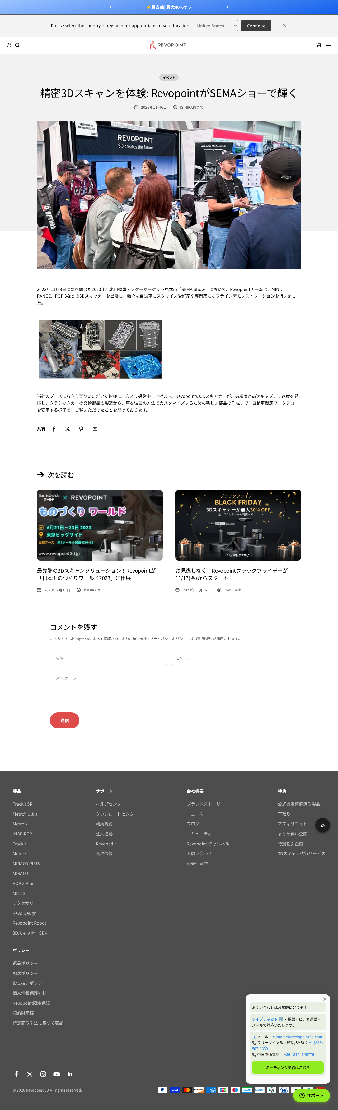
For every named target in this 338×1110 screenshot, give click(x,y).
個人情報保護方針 (29, 993)
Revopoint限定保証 (31, 1003)
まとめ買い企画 (292, 833)
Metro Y (20, 823)
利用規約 (205, 638)
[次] (227, 7)
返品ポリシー (25, 963)
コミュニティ (199, 833)
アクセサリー (25, 903)
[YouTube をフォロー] (56, 1074)
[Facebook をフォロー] (16, 1074)
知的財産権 (23, 1012)
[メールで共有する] (95, 429)
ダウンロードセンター (117, 814)
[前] (110, 7)
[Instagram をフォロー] (43, 1074)
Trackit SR (22, 804)
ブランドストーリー (206, 804)
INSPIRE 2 (22, 833)
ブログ (193, 823)
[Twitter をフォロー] (29, 1074)
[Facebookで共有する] (54, 429)
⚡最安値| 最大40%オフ (169, 7)
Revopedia (106, 843)
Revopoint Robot (29, 923)
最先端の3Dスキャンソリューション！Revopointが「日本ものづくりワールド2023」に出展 (96, 574)
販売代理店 (197, 863)
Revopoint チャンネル (208, 843)
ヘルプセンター (110, 804)
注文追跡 (104, 833)
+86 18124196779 (299, 1054)
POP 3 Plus (23, 883)
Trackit (19, 843)
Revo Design (25, 913)
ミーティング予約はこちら (288, 1067)
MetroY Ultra (25, 814)
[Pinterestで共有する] (81, 429)
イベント (169, 77)
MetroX (20, 853)
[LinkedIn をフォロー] (70, 1074)
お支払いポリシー (29, 983)
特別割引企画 (290, 843)
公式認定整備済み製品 (299, 804)
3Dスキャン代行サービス (301, 853)
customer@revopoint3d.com (297, 1036)
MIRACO (20, 873)
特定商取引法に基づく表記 (38, 1023)
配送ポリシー (25, 973)
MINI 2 (19, 893)
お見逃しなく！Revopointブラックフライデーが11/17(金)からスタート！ (231, 574)
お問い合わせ (199, 853)
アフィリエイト (292, 823)
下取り (284, 814)
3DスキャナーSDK (30, 933)
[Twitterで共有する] (67, 429)
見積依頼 (104, 853)
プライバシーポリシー (168, 638)
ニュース (195, 814)
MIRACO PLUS (26, 863)
